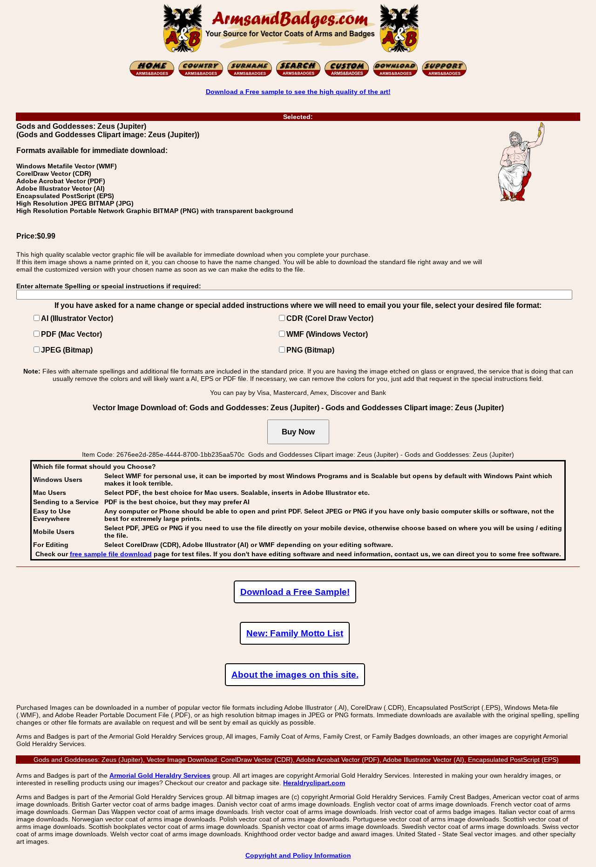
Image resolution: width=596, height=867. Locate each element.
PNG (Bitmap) (310, 350)
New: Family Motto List (294, 633)
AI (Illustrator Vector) (77, 318)
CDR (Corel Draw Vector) (329, 318)
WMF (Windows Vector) (327, 334)
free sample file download (111, 554)
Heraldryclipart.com (314, 783)
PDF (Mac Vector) (71, 334)
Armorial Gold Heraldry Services (159, 775)
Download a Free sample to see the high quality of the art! (298, 91)
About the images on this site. (295, 675)
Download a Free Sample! (295, 592)
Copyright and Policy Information (298, 855)
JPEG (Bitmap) (67, 350)
